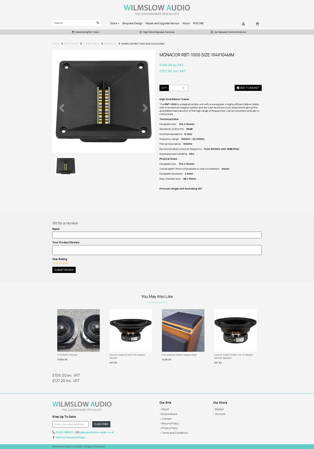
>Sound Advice (168, 414)
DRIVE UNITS (71, 43)
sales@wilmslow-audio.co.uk (96, 432)
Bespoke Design (132, 23)
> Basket (218, 409)
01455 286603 (64, 432)
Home (55, 43)
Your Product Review (65, 242)
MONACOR (110, 43)
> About (164, 409)
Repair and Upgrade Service (162, 23)
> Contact (165, 419)
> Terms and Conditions (173, 433)
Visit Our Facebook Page (70, 437)
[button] (61, 127)
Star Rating (59, 259)
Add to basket (249, 88)
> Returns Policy (169, 423)
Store (114, 23)
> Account (219, 414)
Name (56, 229)
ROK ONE (198, 23)
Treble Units (91, 43)
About (186, 23)
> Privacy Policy (168, 428)
